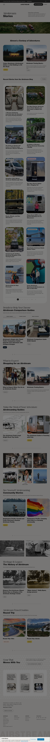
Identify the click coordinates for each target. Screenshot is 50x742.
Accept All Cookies (41, 739)
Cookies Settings (33, 739)
